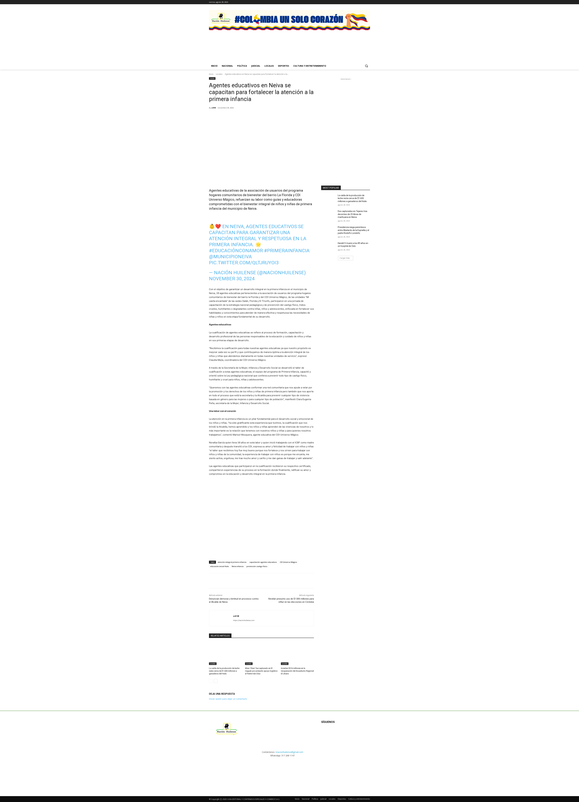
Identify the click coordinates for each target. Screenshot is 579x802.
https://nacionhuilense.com (244, 620)
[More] (265, 115)
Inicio (211, 74)
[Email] (251, 115)
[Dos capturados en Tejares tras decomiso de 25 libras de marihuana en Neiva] (328, 215)
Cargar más (345, 258)
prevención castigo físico (257, 566)
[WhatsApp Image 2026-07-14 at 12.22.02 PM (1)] (352, 43)
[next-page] (216, 681)
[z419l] (221, 618)
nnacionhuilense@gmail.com (289, 752)
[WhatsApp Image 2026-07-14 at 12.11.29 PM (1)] (268, 43)
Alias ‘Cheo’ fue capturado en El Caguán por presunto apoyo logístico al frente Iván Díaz (261, 671)
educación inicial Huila (219, 566)
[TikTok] (364, 2)
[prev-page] (211, 681)
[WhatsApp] (245, 115)
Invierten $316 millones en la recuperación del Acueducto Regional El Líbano (297, 671)
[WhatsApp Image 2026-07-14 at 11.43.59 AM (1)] (310, 43)
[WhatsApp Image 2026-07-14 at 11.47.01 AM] (227, 43)
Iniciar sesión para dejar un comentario (228, 699)
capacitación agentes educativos (263, 562)
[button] (366, 65)
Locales (219, 74)
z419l (213, 108)
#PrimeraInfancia (287, 250)
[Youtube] (354, 732)
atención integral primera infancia (232, 562)
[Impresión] (258, 115)
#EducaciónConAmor (236, 250)
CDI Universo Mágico (288, 562)
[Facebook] (356, 2)
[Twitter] (368, 2)
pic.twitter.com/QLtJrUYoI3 (244, 262)
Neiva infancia (238, 566)
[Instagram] (360, 2)
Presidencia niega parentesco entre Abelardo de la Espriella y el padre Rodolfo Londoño (353, 230)
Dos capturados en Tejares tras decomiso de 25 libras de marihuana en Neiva (352, 214)
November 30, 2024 (232, 278)
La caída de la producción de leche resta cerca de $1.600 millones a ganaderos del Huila (224, 671)
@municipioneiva (230, 256)
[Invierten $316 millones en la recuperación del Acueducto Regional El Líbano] (297, 653)
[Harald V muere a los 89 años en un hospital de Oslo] (328, 247)
